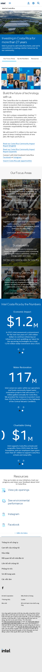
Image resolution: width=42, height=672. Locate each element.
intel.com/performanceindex (12, 621)
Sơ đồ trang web (8, 574)
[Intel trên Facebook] (3, 588)
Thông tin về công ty (10, 542)
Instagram (17, 157)
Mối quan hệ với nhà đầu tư (13, 558)
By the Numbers (23, 59)
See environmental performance (19, 502)
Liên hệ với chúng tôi (10, 563)
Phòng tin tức (7, 569)
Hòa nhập (5, 553)
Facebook (7, 157)
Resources (35, 59)
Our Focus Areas (9, 59)
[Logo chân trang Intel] (6, 650)
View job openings (18, 489)
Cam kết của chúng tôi (10, 548)
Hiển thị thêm (22, 533)
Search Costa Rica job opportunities (17, 161)
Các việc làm (7, 579)
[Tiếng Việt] (33, 3)
